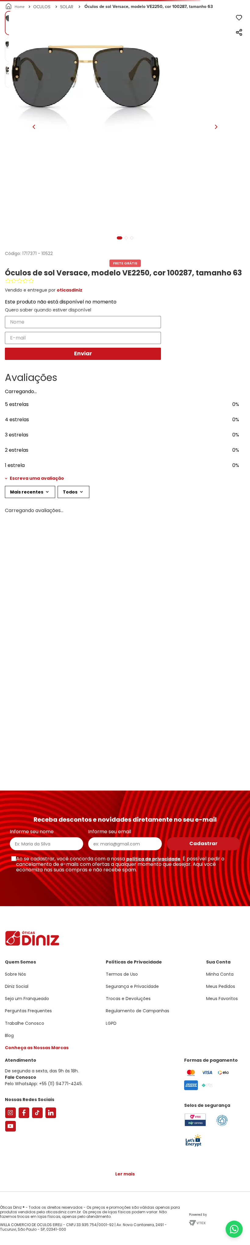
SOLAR (66, 65)
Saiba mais (155, 1222)
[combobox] (125, 47)
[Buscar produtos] (241, 46)
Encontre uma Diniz (126, 5)
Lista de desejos (233, 23)
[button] (125, 536)
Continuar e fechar (125, 1234)
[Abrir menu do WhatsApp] (234, 1229)
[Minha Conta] (219, 23)
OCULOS (41, 65)
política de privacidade (153, 859)
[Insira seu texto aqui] (193, 1146)
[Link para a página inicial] (15, 64)
